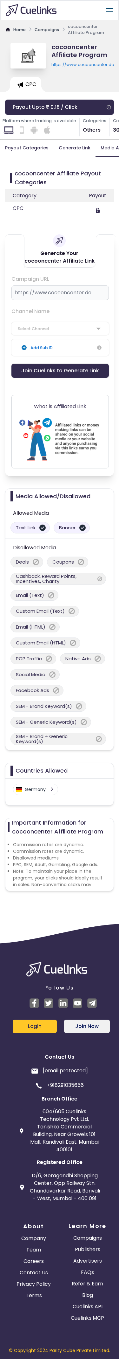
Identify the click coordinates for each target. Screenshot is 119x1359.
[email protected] (65, 1070)
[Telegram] (93, 1003)
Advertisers (87, 1260)
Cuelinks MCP (87, 1318)
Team (33, 1249)
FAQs (87, 1272)
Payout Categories (27, 148)
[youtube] (78, 1003)
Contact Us (34, 1272)
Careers (33, 1261)
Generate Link (74, 148)
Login (35, 1026)
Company (33, 1238)
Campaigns (87, 1238)
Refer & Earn (87, 1283)
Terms (34, 1295)
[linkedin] (64, 1003)
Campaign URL (30, 279)
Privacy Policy (34, 1284)
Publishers (87, 1249)
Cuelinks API (87, 1306)
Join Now (87, 1026)
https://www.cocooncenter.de (82, 64)
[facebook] (35, 1003)
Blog (87, 1295)
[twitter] (49, 1003)
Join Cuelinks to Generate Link (60, 370)
